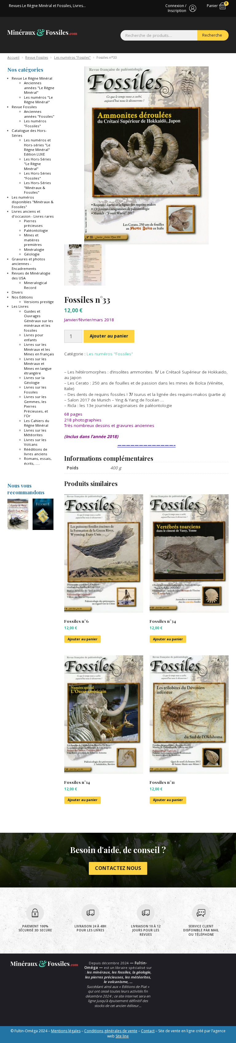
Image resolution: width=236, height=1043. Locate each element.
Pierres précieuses (33, 223)
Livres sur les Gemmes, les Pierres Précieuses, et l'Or (36, 406)
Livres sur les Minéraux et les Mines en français (39, 349)
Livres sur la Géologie (34, 380)
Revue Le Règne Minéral (32, 78)
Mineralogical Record (35, 285)
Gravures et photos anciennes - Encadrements (28, 264)
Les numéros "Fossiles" (72, 57)
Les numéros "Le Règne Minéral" (38, 99)
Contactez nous (118, 868)
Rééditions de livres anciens (35, 451)
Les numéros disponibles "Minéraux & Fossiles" (32, 202)
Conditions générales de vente (110, 1030)
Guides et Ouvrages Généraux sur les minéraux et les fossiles (38, 321)
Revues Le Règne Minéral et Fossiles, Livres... (47, 5)
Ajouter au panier (109, 336)
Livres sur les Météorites (35, 432)
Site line (122, 1036)
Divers (17, 292)
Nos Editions (22, 297)
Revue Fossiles (36, 57)
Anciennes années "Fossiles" (39, 113)
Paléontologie (36, 230)
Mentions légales (66, 1030)
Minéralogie (34, 249)
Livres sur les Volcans (35, 442)
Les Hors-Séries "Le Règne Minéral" (37, 164)
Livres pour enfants (33, 337)
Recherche (212, 35)
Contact (148, 1030)
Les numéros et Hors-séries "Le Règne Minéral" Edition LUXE (37, 147)
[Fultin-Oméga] (42, 32)
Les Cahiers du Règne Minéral (36, 423)
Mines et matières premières (33, 240)
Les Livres (20, 306)
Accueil (13, 57)
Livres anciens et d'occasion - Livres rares (33, 213)
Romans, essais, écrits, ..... (38, 460)
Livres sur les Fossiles (35, 389)
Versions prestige (39, 301)
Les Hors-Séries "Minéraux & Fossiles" (37, 187)
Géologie (32, 254)
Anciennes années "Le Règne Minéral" (39, 88)
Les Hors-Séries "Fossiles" (37, 175)
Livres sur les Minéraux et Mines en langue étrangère (38, 366)
